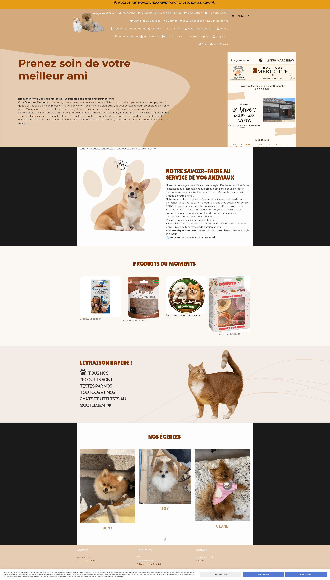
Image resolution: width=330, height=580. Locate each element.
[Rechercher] (255, 70)
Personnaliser (221, 574)
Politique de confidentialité (113, 576)
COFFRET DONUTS (229, 333)
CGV (139, 557)
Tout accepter (306, 574)
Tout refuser (263, 574)
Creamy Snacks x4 (90, 318)
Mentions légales (145, 560)
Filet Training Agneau (135, 320)
